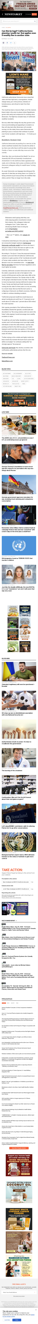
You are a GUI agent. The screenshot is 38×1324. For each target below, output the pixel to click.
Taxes (19, 49)
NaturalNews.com (7, 361)
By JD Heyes (4, 38)
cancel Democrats (29, 47)
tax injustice (14, 49)
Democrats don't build (8, 348)
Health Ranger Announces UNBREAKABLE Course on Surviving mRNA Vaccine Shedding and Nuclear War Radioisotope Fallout (18, 947)
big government (13, 47)
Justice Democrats (20, 48)
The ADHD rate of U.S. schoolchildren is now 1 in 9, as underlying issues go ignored (18, 439)
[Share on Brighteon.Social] (3, 42)
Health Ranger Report (8, 920)
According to (11, 140)
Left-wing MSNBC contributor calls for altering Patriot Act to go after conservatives (18, 827)
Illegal (14, 48)
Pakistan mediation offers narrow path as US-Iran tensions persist (18, 1053)
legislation (26, 48)
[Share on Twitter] (11, 42)
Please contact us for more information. (11, 897)
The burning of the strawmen (12, 770)
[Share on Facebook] (7, 42)
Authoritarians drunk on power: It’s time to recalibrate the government (16, 743)
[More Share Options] (15, 42)
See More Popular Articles (19, 1148)
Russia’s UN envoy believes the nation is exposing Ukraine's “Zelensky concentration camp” (17, 1065)
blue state (19, 47)
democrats (9, 48)
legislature (31, 48)
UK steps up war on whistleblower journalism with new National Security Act (17, 714)
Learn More (7, 1320)
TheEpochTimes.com (8, 357)
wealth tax (29, 49)
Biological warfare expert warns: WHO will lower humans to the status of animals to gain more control (18, 856)
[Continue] (35, 1292)
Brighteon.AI (30, 202)
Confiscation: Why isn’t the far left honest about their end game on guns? (16, 798)
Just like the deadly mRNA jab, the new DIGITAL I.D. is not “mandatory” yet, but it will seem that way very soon (18, 589)
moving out (10, 49)
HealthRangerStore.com (10, 208)
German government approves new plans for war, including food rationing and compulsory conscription (17, 499)
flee (12, 48)
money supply (4, 49)
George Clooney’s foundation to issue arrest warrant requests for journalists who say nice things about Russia (17, 468)
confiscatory (4, 48)
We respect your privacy (19, 1296)
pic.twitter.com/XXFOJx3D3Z (14, 231)
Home (3, 27)
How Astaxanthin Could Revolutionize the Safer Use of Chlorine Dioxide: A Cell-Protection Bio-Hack (18, 1043)
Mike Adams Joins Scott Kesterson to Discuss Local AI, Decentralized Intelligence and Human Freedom (18, 938)
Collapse (8, 27)
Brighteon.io (14, 200)
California (23, 47)
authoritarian (7, 47)
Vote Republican (23, 49)
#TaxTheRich (13, 229)
